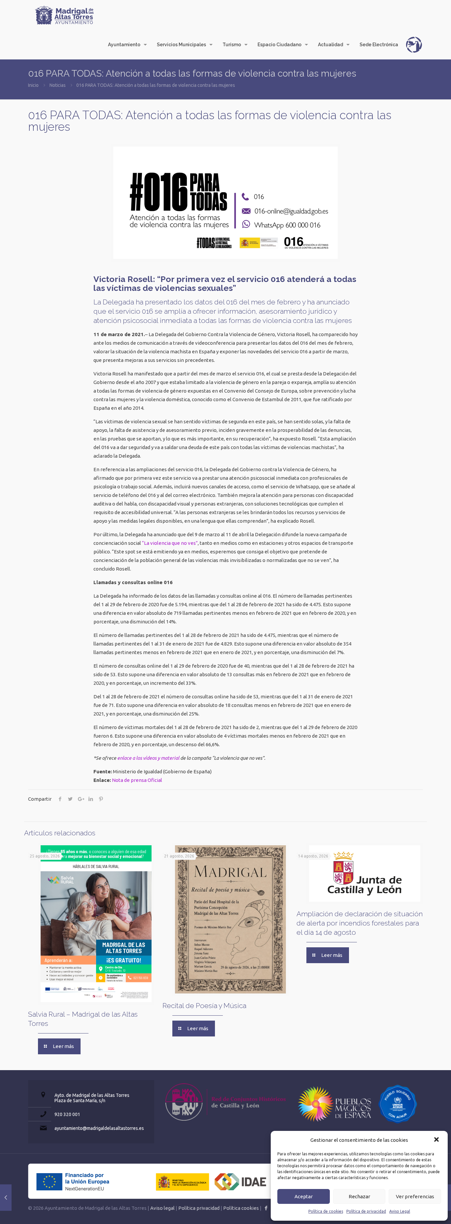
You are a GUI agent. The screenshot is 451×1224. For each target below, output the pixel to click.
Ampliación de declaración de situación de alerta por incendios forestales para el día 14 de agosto (359, 923)
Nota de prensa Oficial (137, 780)
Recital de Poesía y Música (204, 1005)
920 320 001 (67, 1114)
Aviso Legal (399, 1211)
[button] (437, 1140)
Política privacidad (199, 1208)
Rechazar (359, 1196)
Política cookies (241, 1208)
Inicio (33, 85)
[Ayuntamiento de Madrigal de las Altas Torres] (64, 15)
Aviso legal (162, 1208)
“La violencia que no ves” (170, 543)
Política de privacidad (366, 1211)
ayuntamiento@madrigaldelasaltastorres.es (99, 1128)
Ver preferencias (415, 1196)
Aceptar (304, 1196)
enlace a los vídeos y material (148, 758)
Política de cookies (325, 1211)
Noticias (58, 85)
